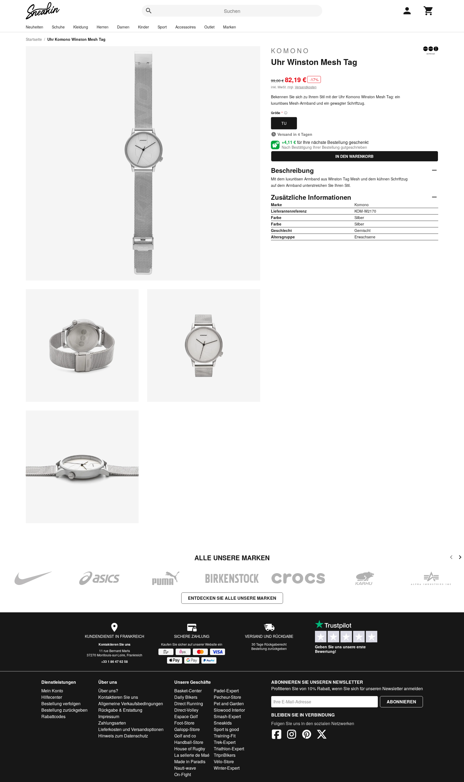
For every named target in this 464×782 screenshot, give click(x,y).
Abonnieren (401, 702)
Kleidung (80, 27)
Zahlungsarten (112, 723)
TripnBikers (224, 755)
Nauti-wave (185, 768)
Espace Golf (186, 716)
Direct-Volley (186, 710)
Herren (102, 27)
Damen (123, 27)
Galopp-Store (187, 729)
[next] (460, 558)
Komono (290, 50)
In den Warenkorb (354, 156)
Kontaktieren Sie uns (114, 644)
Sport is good (226, 729)
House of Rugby (189, 748)
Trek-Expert (224, 742)
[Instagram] (291, 735)
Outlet (209, 27)
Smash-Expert (227, 716)
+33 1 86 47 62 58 (114, 661)
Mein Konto (52, 691)
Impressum (108, 716)
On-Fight (182, 774)
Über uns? (108, 691)
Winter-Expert (227, 768)
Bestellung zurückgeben (269, 648)
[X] (321, 735)
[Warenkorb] (428, 10)
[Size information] (286, 113)
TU (284, 123)
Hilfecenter (51, 697)
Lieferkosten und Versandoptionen (131, 729)
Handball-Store (188, 742)
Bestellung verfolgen (61, 703)
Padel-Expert (226, 691)
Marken (229, 27)
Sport (162, 27)
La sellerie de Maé (191, 755)
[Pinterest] (306, 735)
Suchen (232, 10)
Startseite (34, 39)
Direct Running (188, 703)
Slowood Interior (229, 710)
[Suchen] (149, 11)
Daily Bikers (185, 697)
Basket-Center (188, 691)
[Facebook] (276, 735)
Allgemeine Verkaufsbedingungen (130, 703)
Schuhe (58, 27)
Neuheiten (34, 27)
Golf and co (185, 736)
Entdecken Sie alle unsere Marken (232, 598)
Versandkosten (306, 87)
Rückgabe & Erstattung (120, 710)
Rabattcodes (53, 716)
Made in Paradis (189, 761)
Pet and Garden (229, 703)
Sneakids (223, 723)
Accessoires (185, 27)
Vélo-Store (224, 761)
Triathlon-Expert (229, 748)
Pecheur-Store (227, 697)
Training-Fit (224, 736)
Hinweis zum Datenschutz (123, 736)
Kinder (143, 27)
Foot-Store (184, 723)
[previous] (451, 558)
